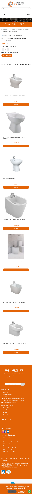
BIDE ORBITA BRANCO (9, 178)
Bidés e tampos (26, 29)
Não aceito (12, 491)
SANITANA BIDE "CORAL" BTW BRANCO (14, 302)
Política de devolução (7, 449)
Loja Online (11, 29)
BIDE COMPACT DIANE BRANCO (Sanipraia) (15, 261)
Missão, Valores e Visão (8, 424)
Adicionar (8, 55)
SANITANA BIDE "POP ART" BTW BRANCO (14, 95)
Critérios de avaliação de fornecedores (11, 441)
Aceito (21, 491)
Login (29, 14)
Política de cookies (7, 437)
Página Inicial (5, 29)
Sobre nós (5, 422)
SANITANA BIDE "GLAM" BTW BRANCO (14, 219)
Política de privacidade (8, 440)
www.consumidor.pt (22, 468)
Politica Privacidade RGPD (9, 451)
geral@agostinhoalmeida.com (9, 402)
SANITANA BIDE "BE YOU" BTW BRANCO (14, 343)
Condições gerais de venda (9, 445)
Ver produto (16, 104)
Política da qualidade (7, 443)
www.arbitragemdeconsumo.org (11, 467)
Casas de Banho (18, 29)
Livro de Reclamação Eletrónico (10, 447)
